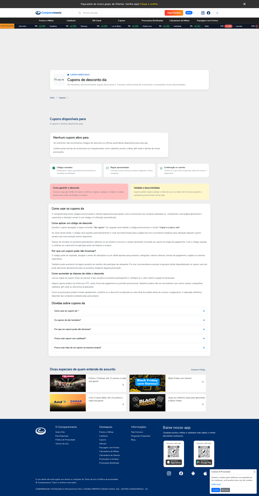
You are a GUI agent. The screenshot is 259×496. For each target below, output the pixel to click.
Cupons (121, 20)
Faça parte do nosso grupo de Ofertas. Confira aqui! (110, 4)
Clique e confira (149, 4)
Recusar (225, 490)
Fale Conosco (137, 432)
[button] (190, 13)
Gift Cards (96, 20)
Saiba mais (216, 484)
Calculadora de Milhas (179, 20)
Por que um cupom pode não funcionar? (72, 329)
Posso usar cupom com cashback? (70, 338)
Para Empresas (61, 436)
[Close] (254, 471)
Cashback (71, 20)
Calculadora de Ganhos (109, 455)
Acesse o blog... (198, 369)
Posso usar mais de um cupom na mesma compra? (77, 347)
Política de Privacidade (65, 439)
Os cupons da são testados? (67, 320)
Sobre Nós (60, 432)
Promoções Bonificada (109, 463)
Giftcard (102, 443)
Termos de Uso (62, 443)
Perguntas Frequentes (140, 436)
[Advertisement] (129, 50)
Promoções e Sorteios (109, 459)
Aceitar (216, 490)
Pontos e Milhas (46, 20)
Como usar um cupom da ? (66, 310)
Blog (133, 439)
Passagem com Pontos (207, 20)
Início (52, 97)
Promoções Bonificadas (152, 20)
